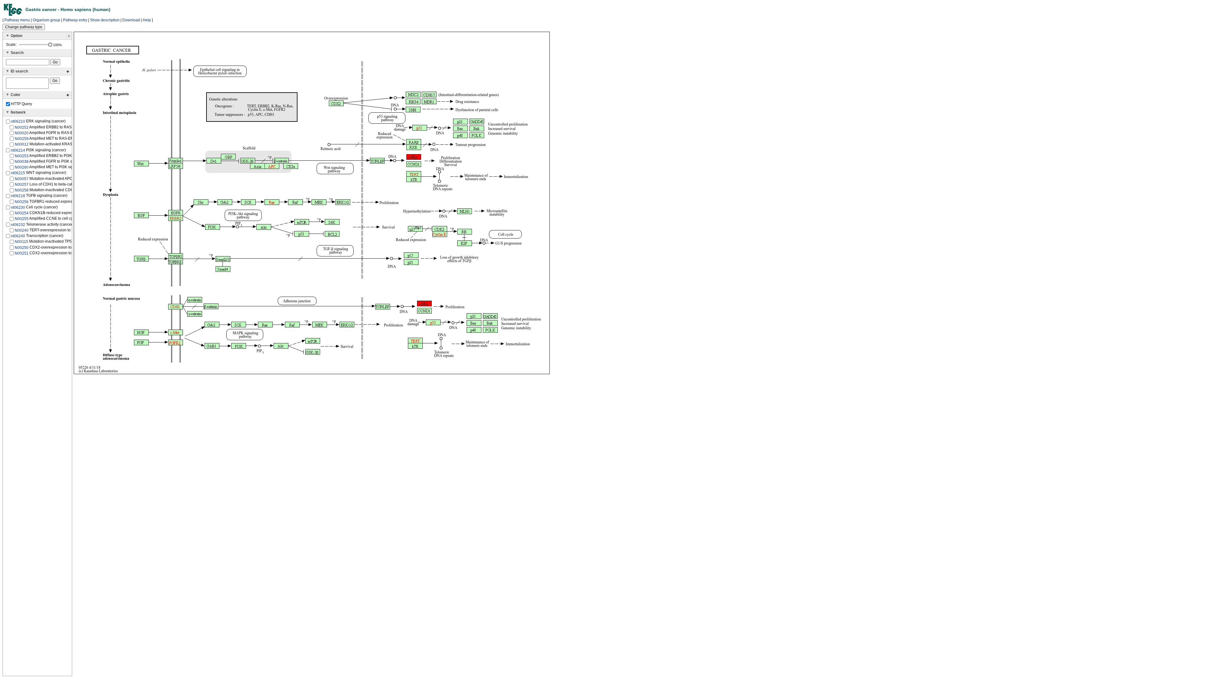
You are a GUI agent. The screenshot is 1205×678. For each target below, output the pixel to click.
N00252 (22, 127)
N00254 (22, 213)
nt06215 (18, 173)
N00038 (22, 161)
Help (147, 20)
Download (131, 20)
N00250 (22, 247)
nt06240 (18, 236)
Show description (105, 20)
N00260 (22, 167)
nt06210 (18, 121)
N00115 (21, 241)
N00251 (22, 253)
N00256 (22, 201)
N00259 (22, 139)
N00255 (22, 219)
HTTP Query (21, 104)
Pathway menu (17, 20)
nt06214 (18, 150)
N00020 (22, 133)
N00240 (22, 230)
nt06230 (18, 207)
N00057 (22, 179)
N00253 (22, 156)
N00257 (22, 184)
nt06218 (18, 196)
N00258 (22, 190)
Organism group (46, 20)
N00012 (22, 144)
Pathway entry (75, 20)
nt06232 (18, 224)
